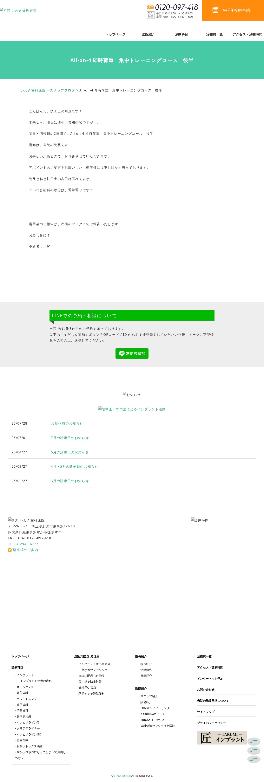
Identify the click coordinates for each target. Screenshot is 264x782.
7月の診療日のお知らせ (70, 437)
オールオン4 (25, 687)
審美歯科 (22, 693)
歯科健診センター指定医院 (157, 726)
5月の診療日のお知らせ (70, 452)
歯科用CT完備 (88, 688)
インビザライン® (28, 722)
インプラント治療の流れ (36, 681)
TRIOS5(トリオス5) (152, 720)
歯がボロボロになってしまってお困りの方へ (40, 755)
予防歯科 (22, 710)
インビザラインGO (29, 734)
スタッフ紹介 (149, 696)
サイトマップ (205, 712)
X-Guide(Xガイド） (152, 714)
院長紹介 (146, 664)
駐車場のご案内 (25, 550)
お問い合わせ (205, 689)
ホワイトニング (27, 699)
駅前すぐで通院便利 (92, 693)
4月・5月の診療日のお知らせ (74, 466)
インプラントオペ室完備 (94, 664)
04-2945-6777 (26, 544)
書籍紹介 (146, 676)
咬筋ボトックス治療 (30, 746)
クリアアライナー (28, 728)
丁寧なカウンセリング (93, 670)
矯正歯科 (22, 705)
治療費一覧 (214, 34)
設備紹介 (146, 702)
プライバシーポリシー (211, 723)
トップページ (115, 34)
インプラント (25, 675)
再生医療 (22, 740)
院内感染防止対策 (90, 682)
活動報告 (146, 670)
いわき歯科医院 (122, 775)
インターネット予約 (210, 678)
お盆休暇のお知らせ (67, 423)
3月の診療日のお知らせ (70, 481)
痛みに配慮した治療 (92, 676)
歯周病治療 (24, 716)
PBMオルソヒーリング (155, 708)
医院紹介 (148, 34)
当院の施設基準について (213, 700)
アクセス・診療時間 (247, 34)
